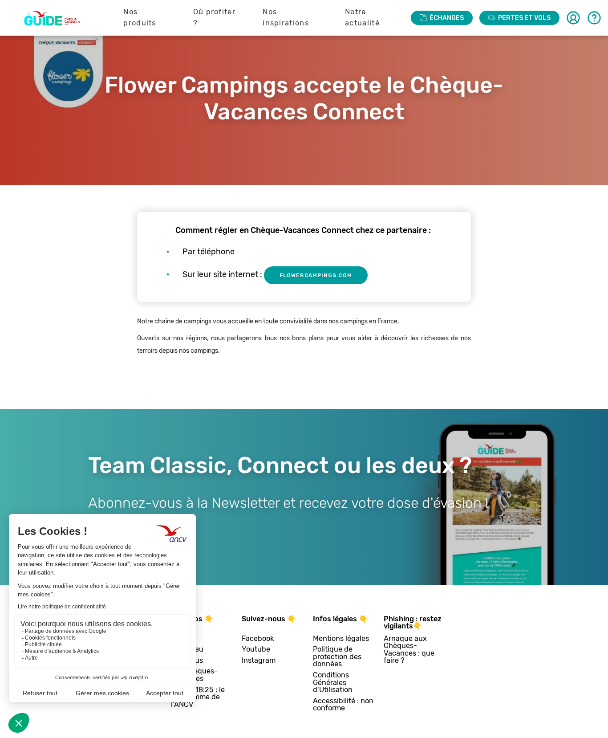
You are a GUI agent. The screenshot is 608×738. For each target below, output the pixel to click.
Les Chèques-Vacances (194, 675)
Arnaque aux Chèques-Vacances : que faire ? (409, 650)
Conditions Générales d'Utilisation (333, 683)
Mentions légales (341, 639)
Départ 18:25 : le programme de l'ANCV (198, 697)
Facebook (258, 639)
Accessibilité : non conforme (343, 704)
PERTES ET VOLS (524, 18)
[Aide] (594, 18)
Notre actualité (362, 17)
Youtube (256, 649)
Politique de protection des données (337, 657)
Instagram (259, 661)
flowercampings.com (316, 275)
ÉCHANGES (447, 18)
